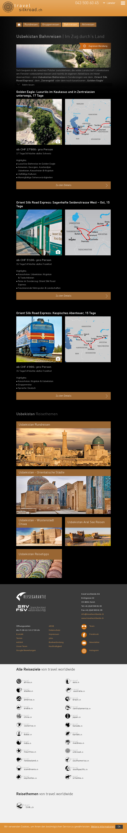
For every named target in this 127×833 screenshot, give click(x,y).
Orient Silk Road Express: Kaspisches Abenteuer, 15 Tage (56, 313)
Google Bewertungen (26, 650)
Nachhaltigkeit (55, 646)
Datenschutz (54, 630)
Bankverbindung (56, 642)
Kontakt (19, 634)
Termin (19, 638)
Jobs (51, 638)
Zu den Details (63, 185)
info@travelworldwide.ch (92, 614)
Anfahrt (19, 642)
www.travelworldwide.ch (92, 618)
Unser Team (21, 646)
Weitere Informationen (103, 827)
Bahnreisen (70, 24)
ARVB (51, 626)
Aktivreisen (88, 24)
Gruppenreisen (50, 24)
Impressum (54, 634)
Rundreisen (31, 24)
